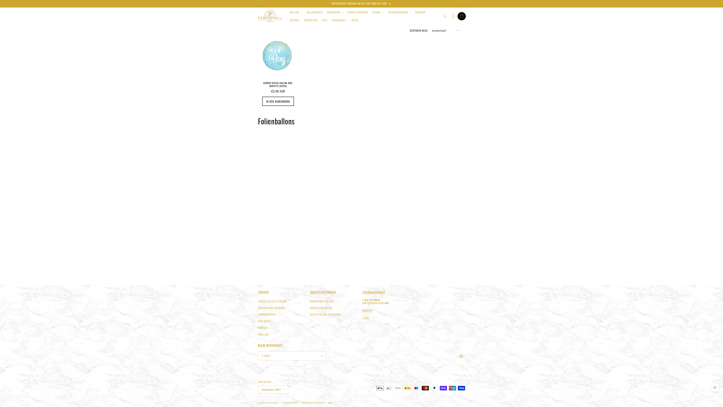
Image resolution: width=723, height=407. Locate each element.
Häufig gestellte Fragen (272, 301)
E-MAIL (365, 318)
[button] (296, 12)
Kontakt (263, 328)
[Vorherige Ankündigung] (259, 3)
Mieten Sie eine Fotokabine (325, 314)
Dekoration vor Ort (322, 301)
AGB (330, 402)
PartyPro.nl (272, 402)
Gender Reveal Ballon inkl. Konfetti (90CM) (278, 84)
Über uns (263, 334)
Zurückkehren (266, 314)
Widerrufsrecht (290, 402)
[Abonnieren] (321, 355)
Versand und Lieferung (271, 308)
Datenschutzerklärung (313, 402)
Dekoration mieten (321, 308)
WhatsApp (367, 310)
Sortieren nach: (419, 30)
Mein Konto (264, 321)
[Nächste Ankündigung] (464, 3)
